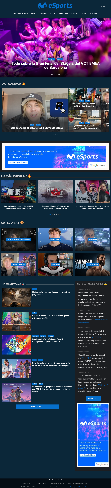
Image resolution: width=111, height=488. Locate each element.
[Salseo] (55, 264)
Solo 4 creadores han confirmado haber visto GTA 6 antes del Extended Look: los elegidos (51, 364)
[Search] (101, 6)
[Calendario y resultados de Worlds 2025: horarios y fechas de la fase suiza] (18, 191)
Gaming (44, 13)
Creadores (63, 13)
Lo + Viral (94, 13)
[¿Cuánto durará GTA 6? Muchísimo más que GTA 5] (85, 121)
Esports (34, 13)
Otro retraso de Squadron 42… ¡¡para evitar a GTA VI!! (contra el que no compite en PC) (55, 65)
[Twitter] (52, 479)
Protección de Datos (57, 483)
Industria (74, 13)
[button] (4, 47)
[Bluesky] (61, 479)
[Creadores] (18, 264)
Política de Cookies (40, 483)
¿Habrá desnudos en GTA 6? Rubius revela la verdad (35, 128)
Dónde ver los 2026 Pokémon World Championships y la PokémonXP (47, 340)
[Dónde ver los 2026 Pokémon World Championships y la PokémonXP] (16, 345)
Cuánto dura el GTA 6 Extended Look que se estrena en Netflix (50, 316)
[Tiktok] (49, 479)
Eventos (53, 13)
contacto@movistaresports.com (77, 483)
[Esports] (55, 239)
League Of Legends (20, 13)
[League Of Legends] (18, 239)
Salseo (84, 13)
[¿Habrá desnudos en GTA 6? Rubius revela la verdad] (35, 110)
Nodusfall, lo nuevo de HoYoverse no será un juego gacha (51, 293)
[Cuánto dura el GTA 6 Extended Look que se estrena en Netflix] (16, 321)
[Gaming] (92, 239)
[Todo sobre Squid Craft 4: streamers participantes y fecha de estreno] (55, 191)
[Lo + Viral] (92, 264)
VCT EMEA (96, 337)
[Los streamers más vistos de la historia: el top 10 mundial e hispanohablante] (92, 191)
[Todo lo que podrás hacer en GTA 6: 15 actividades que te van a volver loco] (85, 99)
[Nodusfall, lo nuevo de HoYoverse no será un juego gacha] (16, 297)
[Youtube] (58, 479)
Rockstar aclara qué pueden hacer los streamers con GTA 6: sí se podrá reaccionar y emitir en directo (52, 389)
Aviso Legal (26, 483)
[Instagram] (55, 479)
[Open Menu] (104, 6)
